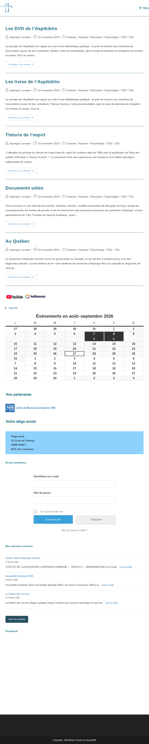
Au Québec (17, 241)
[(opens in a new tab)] (28, 644)
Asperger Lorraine (20, 37)
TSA (130, 37)
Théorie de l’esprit (25, 134)
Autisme (71, 37)
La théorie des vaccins (17, 594)
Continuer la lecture (23, 65)
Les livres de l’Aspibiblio (32, 81)
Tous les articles (16, 619)
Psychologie (111, 37)
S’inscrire (95, 519)
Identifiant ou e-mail (46, 476)
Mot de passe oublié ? (75, 530)
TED (123, 37)
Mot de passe (42, 492)
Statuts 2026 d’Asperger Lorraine (22, 558)
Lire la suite (126, 567)
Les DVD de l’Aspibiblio (31, 28)
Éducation (96, 37)
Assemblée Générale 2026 (19, 576)
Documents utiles (24, 187)
